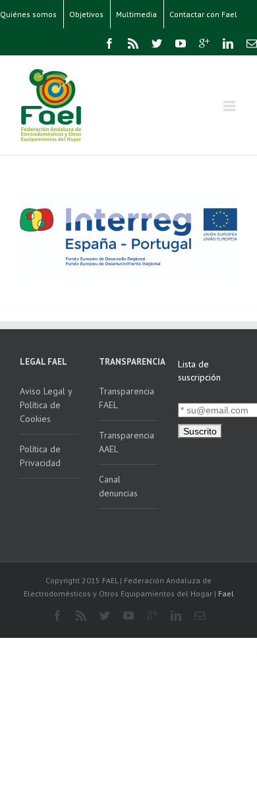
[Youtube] (180, 43)
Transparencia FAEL (126, 398)
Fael (226, 593)
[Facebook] (109, 43)
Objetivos (86, 14)
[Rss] (133, 43)
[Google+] (204, 43)
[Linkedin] (228, 43)
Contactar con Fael (203, 14)
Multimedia (136, 14)
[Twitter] (157, 43)
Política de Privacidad (40, 456)
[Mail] (251, 43)
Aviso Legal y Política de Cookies (46, 405)
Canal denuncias (118, 486)
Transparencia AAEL (126, 442)
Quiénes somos (28, 14)
